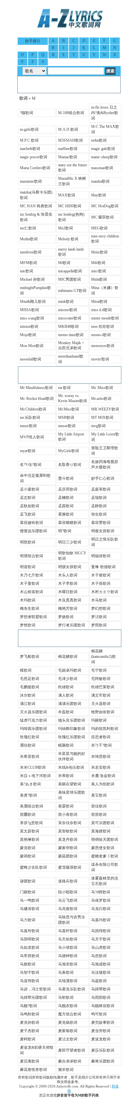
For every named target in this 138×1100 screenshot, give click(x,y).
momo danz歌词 (70, 335)
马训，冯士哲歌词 (35, 989)
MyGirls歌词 (68, 451)
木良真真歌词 (69, 600)
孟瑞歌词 (99, 497)
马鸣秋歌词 (29, 1014)
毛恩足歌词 (29, 678)
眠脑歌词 (65, 745)
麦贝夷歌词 (29, 1061)
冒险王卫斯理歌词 (104, 451)
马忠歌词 (99, 956)
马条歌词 (65, 972)
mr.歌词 (64, 387)
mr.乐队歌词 (30, 417)
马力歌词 (27, 920)
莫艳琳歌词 (29, 839)
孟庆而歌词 (67, 489)
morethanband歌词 (70, 359)
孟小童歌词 (29, 489)
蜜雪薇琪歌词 (69, 867)
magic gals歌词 (103, 148)
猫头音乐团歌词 (71, 720)
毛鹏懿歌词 (29, 687)
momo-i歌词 (101, 335)
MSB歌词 (66, 417)
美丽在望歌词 (69, 784)
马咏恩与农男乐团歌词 (71, 920)
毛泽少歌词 (67, 678)
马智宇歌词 (29, 972)
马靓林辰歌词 (102, 1006)
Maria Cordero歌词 (35, 168)
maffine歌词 (67, 148)
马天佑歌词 (67, 939)
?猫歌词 (26, 113)
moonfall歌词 (30, 359)
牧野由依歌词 (102, 712)
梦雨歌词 (99, 625)
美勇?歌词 (28, 795)
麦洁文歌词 (67, 1039)
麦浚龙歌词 (100, 1039)
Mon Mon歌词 (31, 345)
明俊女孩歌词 (102, 531)
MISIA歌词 (29, 310)
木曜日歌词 (67, 592)
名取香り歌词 (69, 464)
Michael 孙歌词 (32, 279)
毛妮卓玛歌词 (69, 670)
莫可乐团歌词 (102, 823)
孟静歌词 (99, 506)
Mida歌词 (99, 279)
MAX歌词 (66, 195)
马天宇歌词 (100, 939)
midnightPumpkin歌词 (35, 290)
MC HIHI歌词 (69, 206)
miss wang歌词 (32, 318)
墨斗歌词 (65, 478)
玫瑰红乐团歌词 (71, 737)
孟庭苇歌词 (100, 489)
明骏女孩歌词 (69, 567)
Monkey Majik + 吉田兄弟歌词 (71, 345)
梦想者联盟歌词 (33, 617)
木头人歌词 (67, 575)
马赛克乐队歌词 (71, 989)
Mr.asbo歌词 (101, 398)
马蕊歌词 (99, 981)
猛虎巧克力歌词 (33, 720)
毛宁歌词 (99, 670)
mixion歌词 (29, 326)
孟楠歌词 (65, 497)
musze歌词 (66, 426)
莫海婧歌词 (100, 831)
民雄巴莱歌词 (102, 687)
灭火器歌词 (100, 703)
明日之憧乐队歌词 (104, 542)
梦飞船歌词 (29, 656)
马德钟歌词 (67, 956)
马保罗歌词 (100, 900)
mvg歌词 (98, 426)
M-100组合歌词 (71, 113)
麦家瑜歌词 (67, 1031)
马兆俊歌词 (67, 908)
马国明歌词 (29, 939)
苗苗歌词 (99, 814)
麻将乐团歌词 (102, 1061)
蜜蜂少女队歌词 (33, 867)
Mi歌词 (64, 263)
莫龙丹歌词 (67, 839)
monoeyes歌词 (102, 345)
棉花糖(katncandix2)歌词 (103, 656)
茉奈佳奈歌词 (69, 823)
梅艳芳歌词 (67, 608)
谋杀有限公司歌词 (104, 867)
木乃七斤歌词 (31, 575)
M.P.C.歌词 (29, 140)
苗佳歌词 (99, 806)
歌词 (23, 98)
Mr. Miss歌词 (102, 387)
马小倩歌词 (67, 947)
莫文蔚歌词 (29, 831)
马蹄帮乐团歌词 (33, 997)
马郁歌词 (65, 997)
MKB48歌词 (68, 326)
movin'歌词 (100, 359)
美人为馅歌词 (102, 784)
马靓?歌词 (28, 1006)
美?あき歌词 (30, 784)
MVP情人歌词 (32, 437)
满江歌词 (27, 703)
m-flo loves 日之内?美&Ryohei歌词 (104, 112)
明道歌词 (27, 567)
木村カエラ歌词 (104, 592)
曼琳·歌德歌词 (103, 567)
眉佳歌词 (27, 745)
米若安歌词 (100, 767)
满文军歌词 (100, 695)
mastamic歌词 (31, 181)
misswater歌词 (69, 318)
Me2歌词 (65, 228)
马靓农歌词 (67, 1006)
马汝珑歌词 (100, 972)
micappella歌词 (70, 271)
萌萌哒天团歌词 (104, 839)
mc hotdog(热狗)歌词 (71, 217)
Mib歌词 (98, 263)
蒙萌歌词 (27, 856)
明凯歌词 (27, 542)
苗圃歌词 (27, 814)
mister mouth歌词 (105, 318)
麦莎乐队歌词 (102, 1050)
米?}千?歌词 (101, 745)
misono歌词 (67, 310)
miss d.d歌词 (101, 310)
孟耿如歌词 (29, 506)
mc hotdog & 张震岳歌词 (36, 217)
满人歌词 (65, 695)
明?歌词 (64, 531)
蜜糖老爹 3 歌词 (104, 856)
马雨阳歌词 (100, 997)
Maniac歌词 (67, 157)
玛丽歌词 (99, 720)
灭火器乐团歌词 (33, 712)
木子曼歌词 (29, 583)
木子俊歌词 (100, 575)
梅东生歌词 (29, 608)
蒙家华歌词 (67, 848)
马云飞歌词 (67, 900)
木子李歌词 (67, 583)
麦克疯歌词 (67, 1022)
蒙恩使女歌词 (102, 848)
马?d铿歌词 (100, 892)
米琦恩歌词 (100, 756)
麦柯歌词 (27, 1039)
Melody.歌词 (68, 239)
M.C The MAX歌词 (105, 129)
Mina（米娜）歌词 (104, 290)
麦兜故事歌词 (102, 1022)
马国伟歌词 (100, 931)
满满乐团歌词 (69, 703)
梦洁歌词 (99, 617)
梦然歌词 (27, 625)
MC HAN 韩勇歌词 (36, 206)
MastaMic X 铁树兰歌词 (72, 181)
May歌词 (98, 195)
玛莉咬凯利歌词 (104, 728)
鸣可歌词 (99, 1014)
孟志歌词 (27, 497)
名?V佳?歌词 (30, 464)
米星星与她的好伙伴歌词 (71, 756)
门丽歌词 (27, 892)
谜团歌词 (27, 881)
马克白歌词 (100, 908)
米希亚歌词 (29, 756)
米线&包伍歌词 (71, 767)
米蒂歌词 (65, 775)
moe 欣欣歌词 (102, 326)
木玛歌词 (27, 600)
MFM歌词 (28, 263)
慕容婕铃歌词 (31, 522)
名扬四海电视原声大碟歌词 (104, 464)
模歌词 (25, 670)
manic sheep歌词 (104, 157)
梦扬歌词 (65, 617)
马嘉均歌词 (100, 920)
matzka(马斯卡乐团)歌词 (36, 195)
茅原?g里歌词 (31, 823)
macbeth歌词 (30, 148)
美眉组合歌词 (31, 806)
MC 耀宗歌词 (102, 217)
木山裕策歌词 (31, 592)
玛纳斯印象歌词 (71, 728)
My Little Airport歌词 (71, 437)
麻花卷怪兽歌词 (33, 1069)
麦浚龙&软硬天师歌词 (37, 1050)
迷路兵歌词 (67, 881)
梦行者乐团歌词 (71, 625)
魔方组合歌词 (69, 1014)
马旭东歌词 (67, 964)
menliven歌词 (30, 252)
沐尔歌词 (27, 695)
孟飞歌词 (27, 514)
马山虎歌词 (100, 947)
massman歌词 (102, 168)
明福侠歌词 (100, 556)
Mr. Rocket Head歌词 (37, 398)
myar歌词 (27, 451)
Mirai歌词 (99, 301)
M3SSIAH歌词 (70, 140)
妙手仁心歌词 (102, 478)
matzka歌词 (100, 181)
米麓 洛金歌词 (103, 775)
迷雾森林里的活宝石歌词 (104, 881)
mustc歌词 (28, 426)
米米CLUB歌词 (33, 767)
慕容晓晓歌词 (69, 522)
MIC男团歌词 (69, 279)
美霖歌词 (65, 806)
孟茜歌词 (65, 506)
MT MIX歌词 (102, 417)
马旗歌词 (27, 964)
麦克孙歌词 (29, 1022)
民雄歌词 (65, 687)
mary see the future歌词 (72, 167)
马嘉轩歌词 (67, 931)
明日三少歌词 (69, 542)
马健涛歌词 (29, 908)
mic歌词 (26, 271)
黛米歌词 (65, 1069)
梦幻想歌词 (100, 608)
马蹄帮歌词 (100, 989)
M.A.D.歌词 (68, 129)
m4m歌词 (99, 140)
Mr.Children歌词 (33, 409)
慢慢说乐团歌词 (33, 531)
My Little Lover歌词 (105, 437)
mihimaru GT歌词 (72, 290)
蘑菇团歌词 (67, 856)
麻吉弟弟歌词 (69, 1061)
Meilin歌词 (29, 239)
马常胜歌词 (29, 956)
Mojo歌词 (28, 335)
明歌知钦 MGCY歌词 (72, 556)
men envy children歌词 (105, 239)
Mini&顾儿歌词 (33, 301)
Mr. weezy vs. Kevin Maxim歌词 (72, 398)
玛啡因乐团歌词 (33, 728)
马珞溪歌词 (67, 981)
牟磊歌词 (65, 712)
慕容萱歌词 (100, 522)
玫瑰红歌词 (29, 737)
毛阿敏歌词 (100, 678)
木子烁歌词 (100, 583)
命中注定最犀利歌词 (35, 478)
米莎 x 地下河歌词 (35, 775)
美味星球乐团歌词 (71, 795)
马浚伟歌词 (29, 981)
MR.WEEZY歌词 (105, 409)
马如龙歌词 (29, 947)
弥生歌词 (99, 514)
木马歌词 (99, 600)
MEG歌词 (99, 228)
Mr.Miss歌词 (68, 409)
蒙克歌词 (27, 848)
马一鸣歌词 (29, 900)
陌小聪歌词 (67, 892)
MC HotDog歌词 (104, 206)
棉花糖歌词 (67, 656)
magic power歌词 (33, 157)
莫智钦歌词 (67, 831)
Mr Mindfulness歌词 (36, 387)
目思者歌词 (100, 737)
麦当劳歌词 (100, 1031)
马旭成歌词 (100, 964)
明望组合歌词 (31, 556)
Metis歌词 (99, 252)
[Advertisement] (69, 85)
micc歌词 (98, 271)
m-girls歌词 (29, 129)
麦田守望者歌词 (71, 1050)
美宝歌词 (99, 795)
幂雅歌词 (65, 514)
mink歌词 (65, 301)
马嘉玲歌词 (29, 931)
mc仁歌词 (28, 228)
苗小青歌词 (67, 814)
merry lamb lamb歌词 (71, 252)
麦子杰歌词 (29, 1031)
